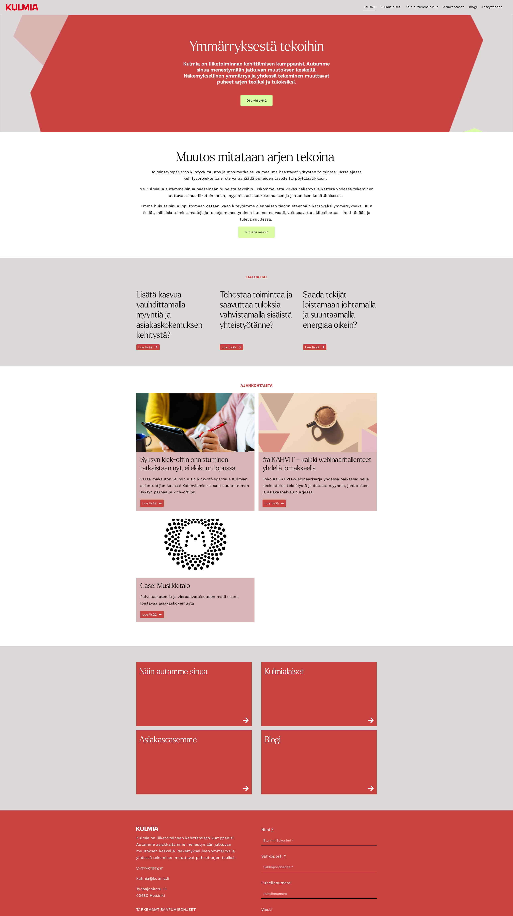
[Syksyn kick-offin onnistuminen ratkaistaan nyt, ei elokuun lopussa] (195, 422)
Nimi (267, 829)
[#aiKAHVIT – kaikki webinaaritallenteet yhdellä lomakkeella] (318, 422)
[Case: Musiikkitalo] (195, 548)
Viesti (266, 909)
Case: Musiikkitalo (165, 586)
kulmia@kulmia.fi (152, 878)
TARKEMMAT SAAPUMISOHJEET (166, 909)
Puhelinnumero (276, 883)
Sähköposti (273, 856)
